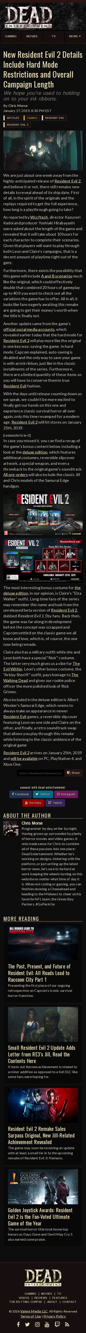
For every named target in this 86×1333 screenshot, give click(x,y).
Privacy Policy (54, 1316)
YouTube (34, 803)
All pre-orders (15, 474)
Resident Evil (54, 118)
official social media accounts (28, 329)
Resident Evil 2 (17, 125)
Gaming (32, 118)
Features (59, 1298)
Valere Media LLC (34, 1311)
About (52, 1302)
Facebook (21, 794)
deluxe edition (34, 452)
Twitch (57, 803)
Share (75, 773)
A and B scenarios (56, 276)
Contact (69, 1302)
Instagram (67, 794)
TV (59, 1294)
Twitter (44, 794)
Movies (46, 1294)
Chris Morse (18, 105)
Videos (24, 1298)
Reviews (40, 1298)
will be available (24, 758)
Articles (13, 118)
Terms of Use (30, 1316)
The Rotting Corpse (25, 1302)
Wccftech (39, 217)
